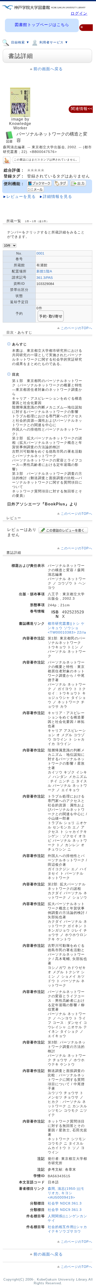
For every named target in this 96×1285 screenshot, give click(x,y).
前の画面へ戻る (48, 69)
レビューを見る (21, 196)
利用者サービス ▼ (53, 42)
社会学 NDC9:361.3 (65, 1210)
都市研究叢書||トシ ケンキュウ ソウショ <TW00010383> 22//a (67, 628)
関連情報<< (82, 109)
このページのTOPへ (76, 328)
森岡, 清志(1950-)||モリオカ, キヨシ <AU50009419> (66, 1193)
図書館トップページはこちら (42, 25)
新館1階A (44, 271)
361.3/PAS (44, 278)
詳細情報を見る (57, 196)
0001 (40, 253)
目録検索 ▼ (20, 42)
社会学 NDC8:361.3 (65, 1203)
